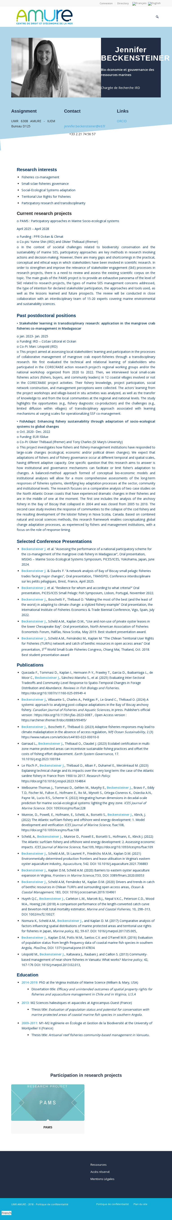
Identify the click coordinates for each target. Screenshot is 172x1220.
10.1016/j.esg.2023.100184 (41, 759)
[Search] (157, 17)
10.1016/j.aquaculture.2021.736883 (122, 864)
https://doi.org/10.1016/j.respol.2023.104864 (53, 781)
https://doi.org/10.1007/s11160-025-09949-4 (54, 693)
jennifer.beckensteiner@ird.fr (84, 126)
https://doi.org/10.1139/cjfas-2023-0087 (63, 715)
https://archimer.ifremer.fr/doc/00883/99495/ (54, 720)
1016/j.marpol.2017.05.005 (117, 931)
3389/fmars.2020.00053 (127, 875)
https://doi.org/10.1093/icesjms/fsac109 (124, 847)
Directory (123, 3)
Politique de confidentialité (52, 1204)
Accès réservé (100, 1172)
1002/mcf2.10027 (41, 914)
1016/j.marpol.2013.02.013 (61, 965)
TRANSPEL (101, 576)
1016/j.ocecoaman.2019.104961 (93, 892)
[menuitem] (106, 3)
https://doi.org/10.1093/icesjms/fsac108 (50, 830)
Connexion (106, 3)
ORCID (122, 121)
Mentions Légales (102, 1179)
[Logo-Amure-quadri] (63, 17)
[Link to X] (157, 1204)
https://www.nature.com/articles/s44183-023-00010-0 (60, 737)
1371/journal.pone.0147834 (75, 948)
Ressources (98, 1165)
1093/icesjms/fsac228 (70, 808)
